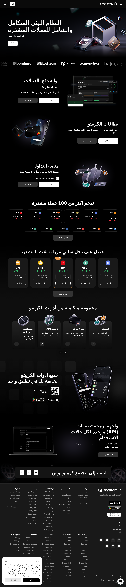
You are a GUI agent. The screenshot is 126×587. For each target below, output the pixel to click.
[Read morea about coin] (109, 64)
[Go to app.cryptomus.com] (108, 4)
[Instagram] (113, 540)
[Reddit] (113, 546)
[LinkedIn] (101, 540)
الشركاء (13, 580)
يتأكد (31, 580)
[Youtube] (107, 540)
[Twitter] (119, 540)
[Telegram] (119, 546)
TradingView (50, 178)
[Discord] (107, 546)
